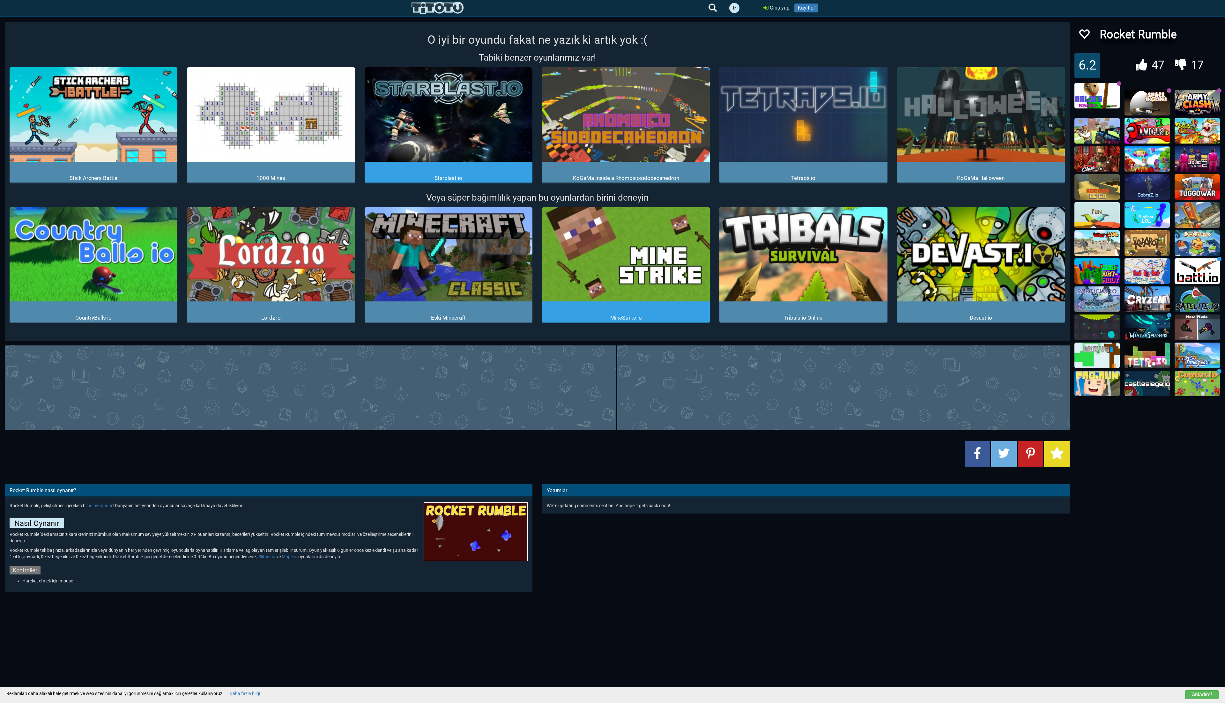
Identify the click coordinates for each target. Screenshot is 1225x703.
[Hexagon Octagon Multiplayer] (1097, 271)
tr (734, 8)
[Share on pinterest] (1030, 454)
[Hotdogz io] (1197, 215)
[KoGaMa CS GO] (1097, 187)
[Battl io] (1197, 271)
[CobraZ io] (1147, 187)
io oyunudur (101, 505)
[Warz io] (1097, 243)
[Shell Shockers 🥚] (1147, 102)
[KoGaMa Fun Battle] (1097, 215)
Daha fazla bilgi (245, 693)
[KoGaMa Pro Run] (1097, 383)
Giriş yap (779, 8)
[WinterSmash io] (1147, 327)
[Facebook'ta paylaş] (977, 454)
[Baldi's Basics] (1097, 95)
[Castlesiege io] (1147, 383)
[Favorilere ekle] (1084, 36)
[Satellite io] (1197, 299)
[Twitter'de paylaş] (1004, 454)
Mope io (289, 556)
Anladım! (1202, 695)
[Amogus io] (1147, 131)
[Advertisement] (537, 387)
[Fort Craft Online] (1097, 131)
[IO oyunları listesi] (437, 8)
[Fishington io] (1197, 355)
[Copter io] (1197, 383)
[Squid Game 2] (1197, 159)
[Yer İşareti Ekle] (1057, 454)
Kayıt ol (806, 8)
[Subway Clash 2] (1097, 159)
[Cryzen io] (1147, 299)
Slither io (266, 556)
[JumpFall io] (1197, 243)
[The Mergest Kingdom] (1147, 159)
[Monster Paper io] (1097, 355)
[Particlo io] (1097, 299)
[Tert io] (1147, 355)
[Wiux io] (1097, 327)
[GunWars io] (1197, 327)
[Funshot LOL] (1147, 215)
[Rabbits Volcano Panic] (1197, 131)
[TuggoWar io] (1197, 187)
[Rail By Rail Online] (1147, 271)
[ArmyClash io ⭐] (1197, 102)
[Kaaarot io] (1147, 243)
